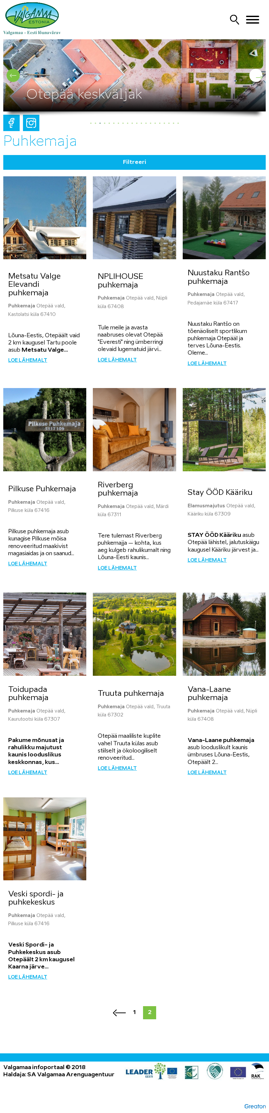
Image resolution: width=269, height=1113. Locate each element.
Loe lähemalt (27, 360)
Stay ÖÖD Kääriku (220, 493)
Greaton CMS (255, 1106)
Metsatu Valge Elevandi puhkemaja (34, 285)
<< (119, 1012)
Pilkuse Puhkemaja (42, 489)
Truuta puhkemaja (131, 693)
